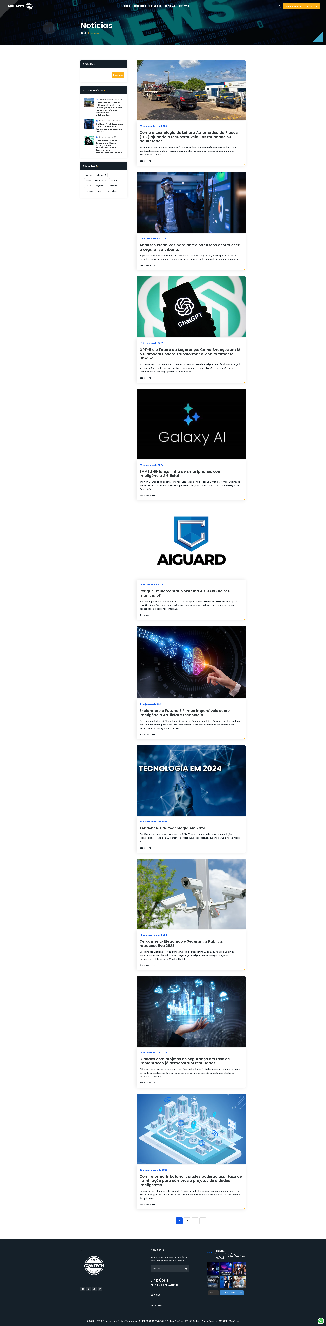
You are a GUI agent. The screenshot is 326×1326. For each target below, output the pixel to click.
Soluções (155, 6)
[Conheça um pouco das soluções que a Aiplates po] (226, 1282)
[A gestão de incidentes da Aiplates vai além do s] (213, 1268)
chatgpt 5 (101, 175)
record (114, 180)
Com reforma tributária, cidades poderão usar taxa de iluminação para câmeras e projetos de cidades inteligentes (191, 1180)
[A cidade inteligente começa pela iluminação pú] (239, 1268)
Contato (183, 6)
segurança (101, 186)
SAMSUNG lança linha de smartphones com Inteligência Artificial (181, 473)
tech (100, 191)
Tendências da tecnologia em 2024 (172, 828)
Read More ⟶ (147, 160)
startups (89, 191)
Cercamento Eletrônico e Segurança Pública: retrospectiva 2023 (181, 943)
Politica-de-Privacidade (164, 1285)
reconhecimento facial (96, 180)
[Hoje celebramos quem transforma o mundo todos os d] (239, 1282)
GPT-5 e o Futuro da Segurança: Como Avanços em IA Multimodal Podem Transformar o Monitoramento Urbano (190, 354)
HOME (127, 6)
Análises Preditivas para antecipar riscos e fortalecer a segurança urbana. (190, 247)
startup (113, 186)
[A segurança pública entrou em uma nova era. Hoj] (213, 1282)
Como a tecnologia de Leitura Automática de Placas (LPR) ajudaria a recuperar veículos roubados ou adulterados (189, 137)
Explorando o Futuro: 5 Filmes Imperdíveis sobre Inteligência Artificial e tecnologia (185, 713)
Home (83, 33)
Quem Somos (158, 1305)
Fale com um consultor (301, 6)
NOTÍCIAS (169, 6)
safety (88, 186)
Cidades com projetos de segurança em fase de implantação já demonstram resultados (185, 1061)
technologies (113, 191)
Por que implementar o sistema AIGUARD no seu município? (185, 593)
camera (89, 175)
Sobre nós (140, 6)
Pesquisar (89, 64)
